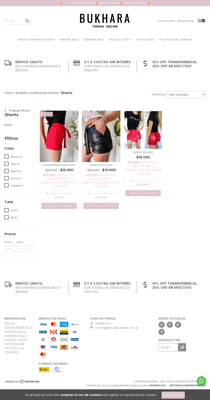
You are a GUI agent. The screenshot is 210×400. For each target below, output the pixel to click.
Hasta (19, 242)
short (8, 125)
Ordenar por (159, 94)
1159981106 (103, 324)
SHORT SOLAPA (143, 152)
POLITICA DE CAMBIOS (175, 39)
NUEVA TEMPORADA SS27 (36, 39)
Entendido (173, 395)
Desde (8, 242)
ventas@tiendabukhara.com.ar (116, 328)
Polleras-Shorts (19, 110)
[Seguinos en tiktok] (178, 325)
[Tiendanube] (22, 382)
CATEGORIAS (145, 39)
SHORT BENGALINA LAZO (59, 164)
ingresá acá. (158, 385)
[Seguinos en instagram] (162, 325)
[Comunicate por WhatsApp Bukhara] (201, 381)
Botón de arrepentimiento (187, 385)
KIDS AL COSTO (120, 39)
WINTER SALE (69, 39)
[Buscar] (27, 20)
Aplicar (31, 248)
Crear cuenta (166, 21)
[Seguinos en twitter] (162, 332)
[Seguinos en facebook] (170, 325)
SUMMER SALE (94, 39)
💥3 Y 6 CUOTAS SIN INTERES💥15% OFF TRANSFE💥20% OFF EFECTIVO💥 (105, 3)
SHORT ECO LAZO (101, 164)
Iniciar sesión (186, 21)
